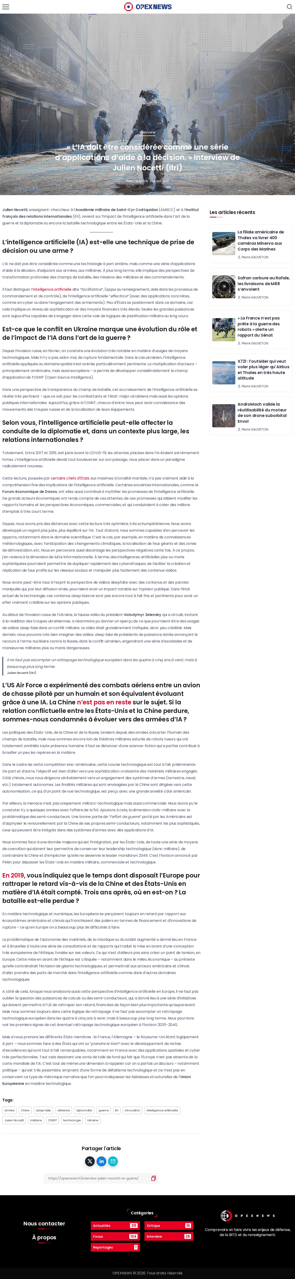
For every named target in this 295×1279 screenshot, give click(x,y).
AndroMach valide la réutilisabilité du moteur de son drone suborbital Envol (262, 412)
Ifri (116, 1110)
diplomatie (84, 1110)
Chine (25, 1110)
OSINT (52, 1120)
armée (9, 1110)
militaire (36, 1120)
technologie (72, 1120)
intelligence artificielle (52, 289)
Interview (148, 132)
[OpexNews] (148, 6)
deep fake (43, 1110)
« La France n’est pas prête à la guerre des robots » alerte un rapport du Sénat (259, 326)
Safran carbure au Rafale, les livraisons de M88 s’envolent (264, 283)
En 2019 (13, 875)
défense (63, 1110)
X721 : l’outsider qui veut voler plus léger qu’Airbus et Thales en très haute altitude (263, 370)
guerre (104, 1110)
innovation (132, 1110)
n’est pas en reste (104, 702)
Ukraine (92, 1120)
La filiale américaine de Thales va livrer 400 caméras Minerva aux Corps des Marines (261, 240)
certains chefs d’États (70, 478)
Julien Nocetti (14, 1120)
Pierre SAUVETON (137, 181)
